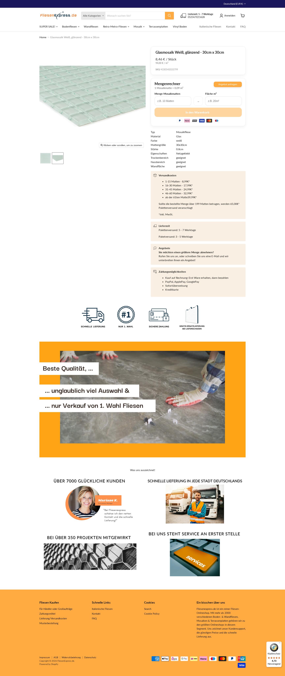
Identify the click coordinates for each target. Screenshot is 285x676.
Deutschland (233, 3)
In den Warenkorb (197, 112)
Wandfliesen (91, 26)
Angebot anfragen (227, 84)
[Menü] (280, 644)
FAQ (243, 26)
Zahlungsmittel (47, 613)
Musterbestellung (48, 623)
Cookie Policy (151, 613)
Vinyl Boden (180, 26)
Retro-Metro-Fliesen (115, 26)
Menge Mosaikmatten (167, 93)
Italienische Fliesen (210, 26)
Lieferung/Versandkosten (53, 618)
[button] (45, 158)
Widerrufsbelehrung (71, 657)
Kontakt (230, 26)
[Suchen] (169, 15)
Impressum (44, 657)
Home (42, 37)
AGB (56, 657)
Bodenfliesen (70, 26)
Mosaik (138, 26)
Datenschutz (90, 657)
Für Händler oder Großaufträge (55, 608)
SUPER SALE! (47, 26)
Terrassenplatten (158, 26)
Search (147, 608)
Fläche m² (211, 93)
